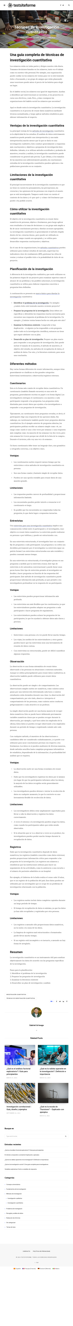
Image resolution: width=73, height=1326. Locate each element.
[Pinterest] (3, 69)
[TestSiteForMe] (21, 5)
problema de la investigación (37, 303)
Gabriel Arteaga (26, 37)
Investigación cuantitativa (36, 21)
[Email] (3, 74)
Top (37, 1262)
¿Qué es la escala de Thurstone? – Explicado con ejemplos (52, 1109)
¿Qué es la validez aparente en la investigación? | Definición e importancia (53, 1071)
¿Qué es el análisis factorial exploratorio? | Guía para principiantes (18, 1071)
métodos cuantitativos (49, 247)
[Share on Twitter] (3, 64)
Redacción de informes (13, 1218)
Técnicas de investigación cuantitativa (20, 998)
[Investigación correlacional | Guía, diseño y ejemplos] (20, 1093)
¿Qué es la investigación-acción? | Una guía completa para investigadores (26, 1164)
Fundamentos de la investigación (16, 1189)
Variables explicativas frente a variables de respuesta (21, 1169)
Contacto (26, 1251)
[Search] (68, 5)
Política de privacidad (41, 1251)
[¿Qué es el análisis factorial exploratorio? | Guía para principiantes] (20, 1055)
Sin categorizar (10, 1222)
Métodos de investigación (14, 1193)
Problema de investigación (14, 1208)
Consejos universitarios (13, 1184)
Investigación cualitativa (15, 1198)
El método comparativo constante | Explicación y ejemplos (22, 1155)
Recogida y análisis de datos (14, 1213)
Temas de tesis (10, 1227)
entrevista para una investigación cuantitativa (33, 525)
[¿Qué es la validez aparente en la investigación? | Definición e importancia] (53, 1055)
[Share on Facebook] (3, 59)
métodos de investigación (43, 131)
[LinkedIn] (63, 1001)
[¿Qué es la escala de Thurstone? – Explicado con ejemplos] (53, 1093)
